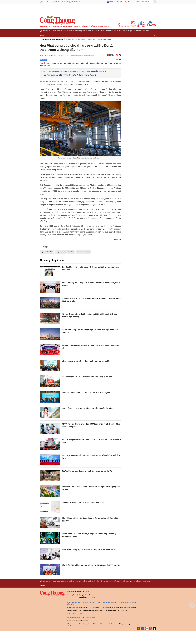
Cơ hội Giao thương (102, 26)
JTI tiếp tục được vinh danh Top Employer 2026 (83, 502)
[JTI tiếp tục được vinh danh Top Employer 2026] (50, 507)
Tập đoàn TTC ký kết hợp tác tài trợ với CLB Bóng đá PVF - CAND (91, 565)
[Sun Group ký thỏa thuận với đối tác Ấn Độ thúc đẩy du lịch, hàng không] (50, 287)
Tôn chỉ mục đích (123, 602)
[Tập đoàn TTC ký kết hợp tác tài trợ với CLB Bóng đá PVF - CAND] (50, 569)
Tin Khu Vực (125, 26)
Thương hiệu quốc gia (47, 26)
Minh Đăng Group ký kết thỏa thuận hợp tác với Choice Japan (89, 549)
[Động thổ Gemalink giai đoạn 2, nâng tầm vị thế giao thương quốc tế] (50, 350)
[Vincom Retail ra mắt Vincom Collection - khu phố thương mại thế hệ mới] (50, 491)
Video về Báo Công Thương (92, 602)
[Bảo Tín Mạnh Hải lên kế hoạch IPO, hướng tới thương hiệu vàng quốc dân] (50, 271)
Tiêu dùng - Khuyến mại (143, 30)
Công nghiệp (87, 30)
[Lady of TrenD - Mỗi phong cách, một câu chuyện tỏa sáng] (50, 412)
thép (71, 81)
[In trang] (120, 59)
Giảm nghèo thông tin (72, 26)
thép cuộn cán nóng (83, 252)
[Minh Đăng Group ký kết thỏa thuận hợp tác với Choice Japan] (50, 554)
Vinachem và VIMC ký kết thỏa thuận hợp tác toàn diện (86, 361)
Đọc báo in (60, 26)
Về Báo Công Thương (74, 602)
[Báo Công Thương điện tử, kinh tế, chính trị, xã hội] (57, 20)
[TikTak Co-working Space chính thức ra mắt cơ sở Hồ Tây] (50, 475)
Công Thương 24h (54, 30)
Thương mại (78, 30)
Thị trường (109, 30)
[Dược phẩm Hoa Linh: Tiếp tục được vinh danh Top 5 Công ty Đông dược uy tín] (50, 538)
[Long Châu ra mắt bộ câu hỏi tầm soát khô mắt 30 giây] (50, 397)
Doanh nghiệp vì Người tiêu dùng (76, 39)
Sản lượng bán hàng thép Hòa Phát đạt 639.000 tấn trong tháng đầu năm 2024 (75, 71)
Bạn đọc (42, 35)
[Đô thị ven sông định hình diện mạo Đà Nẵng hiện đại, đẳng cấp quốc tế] (50, 334)
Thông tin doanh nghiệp (51, 39)
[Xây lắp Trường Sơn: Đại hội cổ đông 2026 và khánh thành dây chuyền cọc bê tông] (50, 318)
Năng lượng (118, 30)
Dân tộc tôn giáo (88, 26)
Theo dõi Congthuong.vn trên (77, 55)
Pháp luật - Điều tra (98, 30)
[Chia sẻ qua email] (117, 59)
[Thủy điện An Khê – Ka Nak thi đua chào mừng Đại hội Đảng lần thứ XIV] (50, 522)
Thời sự (45, 30)
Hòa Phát (71, 252)
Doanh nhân (91, 39)
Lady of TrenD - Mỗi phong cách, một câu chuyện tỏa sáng (87, 408)
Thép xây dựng (61, 252)
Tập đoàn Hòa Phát (47, 252)
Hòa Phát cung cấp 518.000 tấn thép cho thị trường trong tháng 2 (69, 75)
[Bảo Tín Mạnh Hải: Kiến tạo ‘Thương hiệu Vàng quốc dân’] (50, 381)
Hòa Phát (52, 89)
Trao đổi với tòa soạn (109, 602)
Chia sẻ (44, 59)
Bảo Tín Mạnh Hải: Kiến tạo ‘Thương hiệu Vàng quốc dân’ (87, 377)
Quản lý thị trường (67, 30)
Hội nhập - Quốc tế (129, 30)
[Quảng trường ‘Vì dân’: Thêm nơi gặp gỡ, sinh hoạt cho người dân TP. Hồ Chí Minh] (50, 303)
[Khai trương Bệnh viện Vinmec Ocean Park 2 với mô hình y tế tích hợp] (50, 460)
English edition (115, 2)
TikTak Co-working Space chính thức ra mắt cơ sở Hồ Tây (87, 471)
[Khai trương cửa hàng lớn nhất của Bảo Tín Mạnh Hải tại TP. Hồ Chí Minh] (50, 444)
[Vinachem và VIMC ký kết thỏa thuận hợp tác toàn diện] (50, 365)
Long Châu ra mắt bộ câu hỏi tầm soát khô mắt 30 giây (86, 393)
